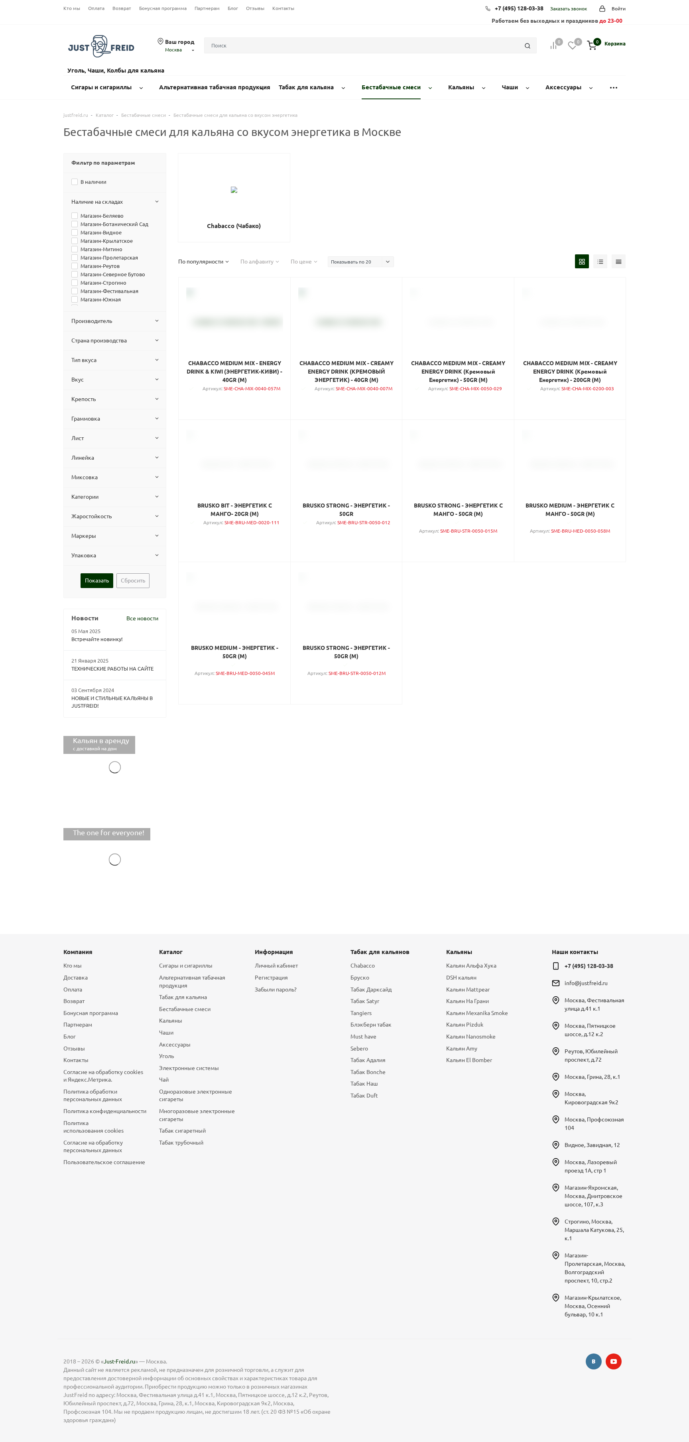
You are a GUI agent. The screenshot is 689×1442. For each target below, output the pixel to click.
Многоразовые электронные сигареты (197, 1115)
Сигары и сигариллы (186, 965)
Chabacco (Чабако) (234, 225)
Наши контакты (575, 951)
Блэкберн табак (371, 1024)
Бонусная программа (163, 8)
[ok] (594, 1361)
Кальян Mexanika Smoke (477, 1013)
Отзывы (255, 8)
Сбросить (133, 580)
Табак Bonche (368, 1072)
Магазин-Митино (101, 249)
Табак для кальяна (183, 997)
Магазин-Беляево (102, 215)
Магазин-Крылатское (107, 241)
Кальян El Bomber (469, 1060)
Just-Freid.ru (119, 1361)
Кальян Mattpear (468, 989)
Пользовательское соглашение (104, 1162)
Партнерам (207, 8)
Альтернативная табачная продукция (192, 981)
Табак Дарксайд (371, 989)
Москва (173, 49)
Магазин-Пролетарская (109, 257)
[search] (527, 45)
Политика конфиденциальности (104, 1111)
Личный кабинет (276, 965)
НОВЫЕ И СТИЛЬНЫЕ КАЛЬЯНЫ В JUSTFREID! (112, 702)
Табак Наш (364, 1083)
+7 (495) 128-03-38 (519, 8)
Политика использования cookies (93, 1127)
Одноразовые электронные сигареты (195, 1095)
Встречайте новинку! (97, 639)
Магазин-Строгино (103, 282)
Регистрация (271, 977)
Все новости (142, 618)
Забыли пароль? (276, 989)
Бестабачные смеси (185, 1009)
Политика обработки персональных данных (92, 1095)
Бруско (359, 977)
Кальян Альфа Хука (471, 965)
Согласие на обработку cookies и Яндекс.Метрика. (103, 1076)
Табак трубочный (181, 1142)
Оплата (96, 8)
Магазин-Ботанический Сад (114, 224)
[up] (651, 1411)
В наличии (93, 182)
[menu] (614, 87)
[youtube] (614, 1361)
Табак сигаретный (182, 1130)
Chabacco (362, 965)
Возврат (121, 8)
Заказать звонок (568, 8)
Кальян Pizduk (464, 1024)
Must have (363, 1036)
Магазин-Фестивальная (109, 291)
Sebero (359, 1048)
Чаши (166, 1032)
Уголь (166, 1056)
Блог (233, 8)
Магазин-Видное (101, 232)
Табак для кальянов (379, 951)
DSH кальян (461, 977)
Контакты (283, 8)
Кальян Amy (461, 1048)
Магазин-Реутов (100, 266)
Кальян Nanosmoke (471, 1036)
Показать (97, 580)
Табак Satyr (364, 1001)
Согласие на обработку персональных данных (93, 1146)
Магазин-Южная (101, 299)
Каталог (171, 951)
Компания (78, 951)
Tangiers (361, 1013)
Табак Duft (364, 1095)
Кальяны (170, 1020)
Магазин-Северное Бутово (113, 274)
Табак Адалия (368, 1060)
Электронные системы (189, 1068)
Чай (164, 1079)
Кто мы (71, 8)
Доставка (75, 977)
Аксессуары (175, 1044)
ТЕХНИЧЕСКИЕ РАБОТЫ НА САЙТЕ (112, 668)
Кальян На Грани (467, 1001)
